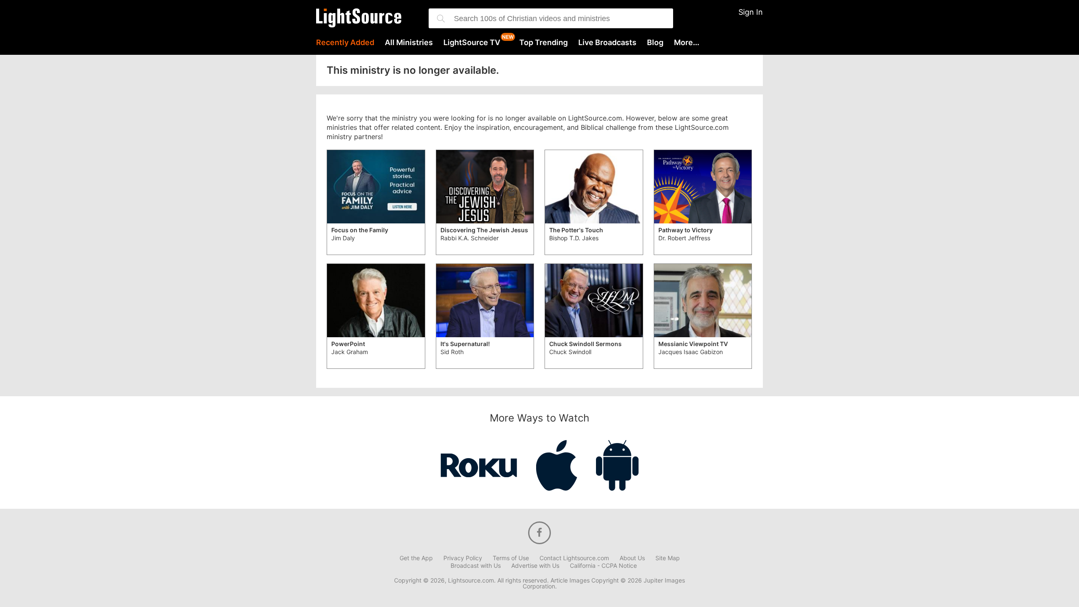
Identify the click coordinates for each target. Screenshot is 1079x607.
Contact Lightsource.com (574, 558)
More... (686, 42)
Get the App (416, 558)
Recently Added (345, 42)
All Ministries (409, 42)
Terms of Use (511, 558)
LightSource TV (471, 42)
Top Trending (543, 42)
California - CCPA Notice (603, 566)
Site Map (667, 558)
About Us (632, 558)
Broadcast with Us (476, 566)
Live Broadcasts (607, 42)
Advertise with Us (535, 566)
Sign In (750, 12)
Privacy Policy (462, 558)
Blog (655, 42)
